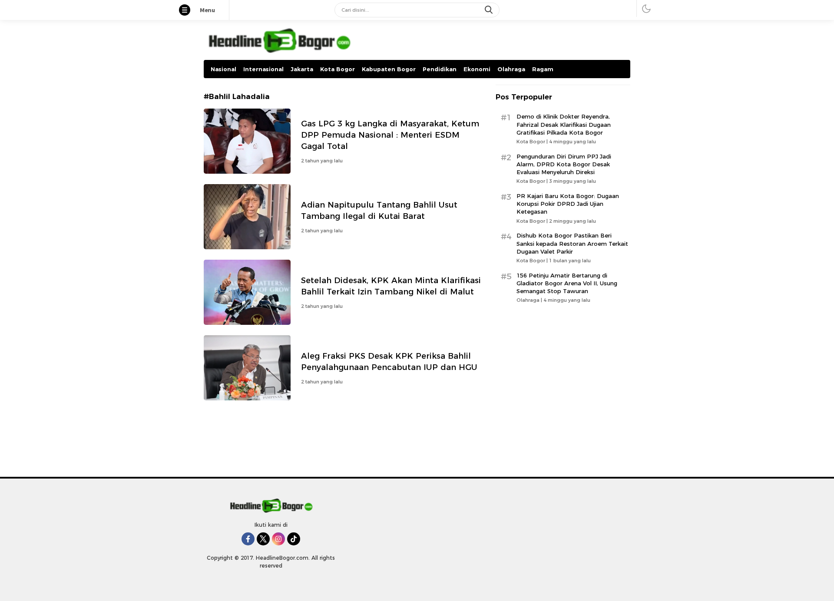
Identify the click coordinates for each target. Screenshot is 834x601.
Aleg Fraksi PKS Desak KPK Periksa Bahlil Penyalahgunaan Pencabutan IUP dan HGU (389, 361)
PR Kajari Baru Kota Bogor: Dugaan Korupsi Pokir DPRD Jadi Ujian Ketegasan (567, 203)
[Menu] (189, 10)
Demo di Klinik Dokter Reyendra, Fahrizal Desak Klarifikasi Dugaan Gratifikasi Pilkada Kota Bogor (563, 124)
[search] (490, 10)
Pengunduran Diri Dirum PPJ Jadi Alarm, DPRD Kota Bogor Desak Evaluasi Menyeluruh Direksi (563, 164)
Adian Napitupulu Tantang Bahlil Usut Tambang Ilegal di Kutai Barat (379, 210)
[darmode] (646, 8)
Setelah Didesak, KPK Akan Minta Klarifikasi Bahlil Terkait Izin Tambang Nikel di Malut (391, 286)
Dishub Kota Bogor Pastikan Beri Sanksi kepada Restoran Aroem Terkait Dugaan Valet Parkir (572, 243)
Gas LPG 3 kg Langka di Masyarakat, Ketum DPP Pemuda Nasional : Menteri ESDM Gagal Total (390, 135)
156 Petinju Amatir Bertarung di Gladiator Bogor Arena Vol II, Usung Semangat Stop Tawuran (566, 283)
